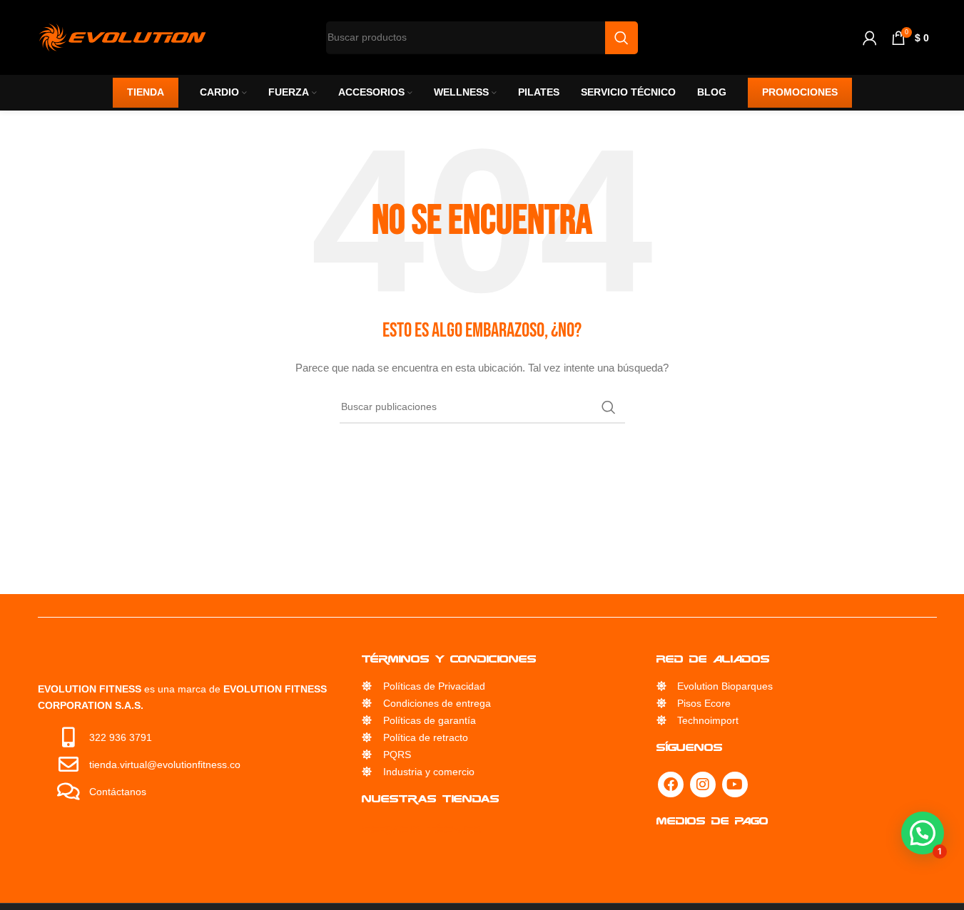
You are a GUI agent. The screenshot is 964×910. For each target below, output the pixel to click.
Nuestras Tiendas (430, 798)
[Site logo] (122, 36)
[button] (922, 833)
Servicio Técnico (422, 829)
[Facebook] (670, 784)
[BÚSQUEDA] (608, 407)
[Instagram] (703, 784)
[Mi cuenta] (870, 38)
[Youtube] (735, 784)
